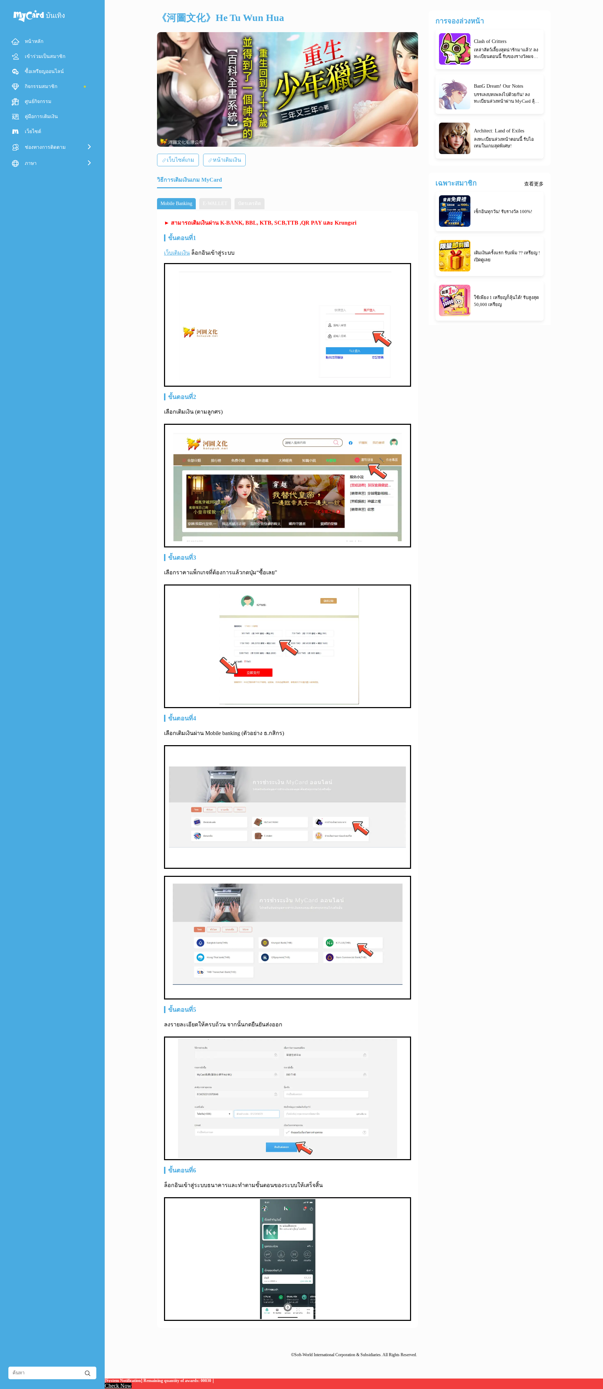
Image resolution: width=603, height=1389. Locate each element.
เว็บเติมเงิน (177, 253)
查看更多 (534, 184)
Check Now (118, 1386)
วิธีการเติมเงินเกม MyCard (189, 180)
